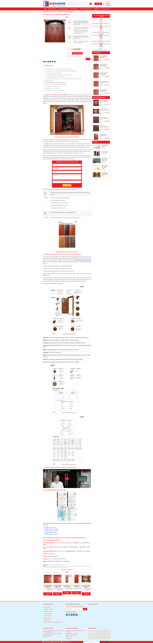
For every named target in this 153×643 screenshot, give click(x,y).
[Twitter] (69, 615)
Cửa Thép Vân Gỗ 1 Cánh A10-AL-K (52, 86)
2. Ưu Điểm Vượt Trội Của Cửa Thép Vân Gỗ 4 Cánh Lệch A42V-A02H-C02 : (61, 71)
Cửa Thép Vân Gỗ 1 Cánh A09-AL (52, 88)
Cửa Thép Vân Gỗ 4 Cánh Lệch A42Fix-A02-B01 (104, 118)
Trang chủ (44, 11)
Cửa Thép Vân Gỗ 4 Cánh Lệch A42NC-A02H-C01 (55, 82)
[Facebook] (67, 615)
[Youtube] (77, 615)
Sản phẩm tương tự (49, 80)
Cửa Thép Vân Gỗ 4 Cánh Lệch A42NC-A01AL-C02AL (104, 65)
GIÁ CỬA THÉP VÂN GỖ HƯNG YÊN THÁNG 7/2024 (105, 167)
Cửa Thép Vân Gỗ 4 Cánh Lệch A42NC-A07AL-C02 (55, 84)
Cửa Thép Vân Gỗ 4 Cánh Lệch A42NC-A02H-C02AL (104, 56)
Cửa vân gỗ (65, 567)
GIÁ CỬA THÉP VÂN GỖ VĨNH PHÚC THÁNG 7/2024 (105, 160)
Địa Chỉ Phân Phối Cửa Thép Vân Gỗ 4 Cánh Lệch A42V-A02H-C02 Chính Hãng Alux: (64, 78)
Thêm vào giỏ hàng (77, 53)
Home (45, 8)
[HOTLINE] (104, 4)
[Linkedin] (72, 615)
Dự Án (107, 8)
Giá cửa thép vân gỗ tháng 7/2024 (105, 152)
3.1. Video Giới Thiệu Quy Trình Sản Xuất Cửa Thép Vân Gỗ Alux (59, 75)
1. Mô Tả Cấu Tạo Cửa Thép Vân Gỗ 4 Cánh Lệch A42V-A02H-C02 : (59, 69)
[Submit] (88, 59)
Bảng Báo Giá (97, 8)
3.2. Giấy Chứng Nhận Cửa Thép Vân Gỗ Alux (55, 76)
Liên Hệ (103, 8)
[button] (64, 22)
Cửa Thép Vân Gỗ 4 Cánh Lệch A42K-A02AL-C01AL (104, 90)
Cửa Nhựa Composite (64, 8)
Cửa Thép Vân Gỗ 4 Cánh (51, 11)
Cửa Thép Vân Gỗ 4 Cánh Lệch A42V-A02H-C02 (78, 566)
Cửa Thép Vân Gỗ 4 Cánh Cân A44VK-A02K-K (54, 90)
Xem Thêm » (104, 148)
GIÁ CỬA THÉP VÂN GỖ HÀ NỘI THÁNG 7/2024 (105, 173)
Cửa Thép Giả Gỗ (50, 566)
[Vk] (74, 615)
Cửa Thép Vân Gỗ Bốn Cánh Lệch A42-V (55, 567)
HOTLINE (107, 1)
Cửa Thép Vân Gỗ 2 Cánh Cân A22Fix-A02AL (104, 135)
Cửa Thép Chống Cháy (85, 8)
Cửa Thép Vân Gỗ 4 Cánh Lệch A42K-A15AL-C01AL (104, 73)
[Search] (91, 4)
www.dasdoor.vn (51, 553)
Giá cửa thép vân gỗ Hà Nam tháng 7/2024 (105, 145)
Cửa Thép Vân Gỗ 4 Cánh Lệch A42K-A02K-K (104, 127)
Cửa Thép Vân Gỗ (52, 8)
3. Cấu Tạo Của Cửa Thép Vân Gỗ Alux (53, 73)
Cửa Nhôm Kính (74, 8)
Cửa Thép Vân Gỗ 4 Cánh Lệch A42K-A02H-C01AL (104, 82)
